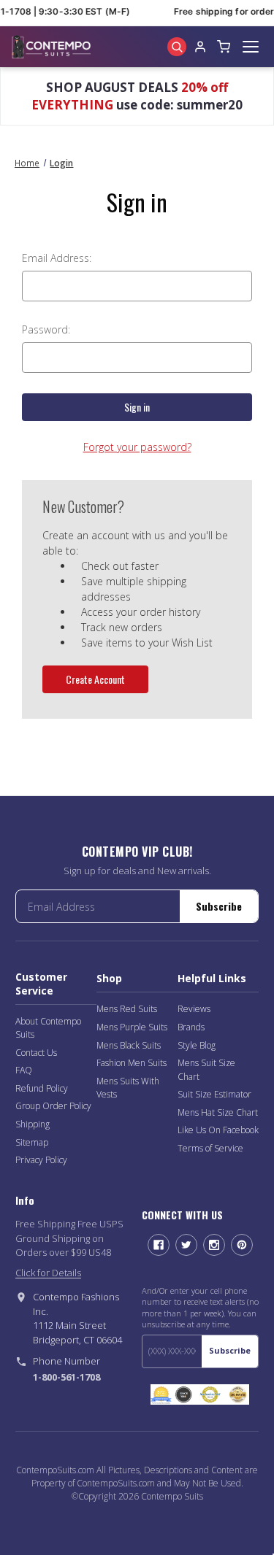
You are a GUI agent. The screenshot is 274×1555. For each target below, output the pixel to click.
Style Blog (197, 1045)
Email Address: (56, 258)
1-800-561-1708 (66, 1377)
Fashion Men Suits (131, 1063)
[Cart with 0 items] (223, 46)
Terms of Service (210, 1148)
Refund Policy (41, 1088)
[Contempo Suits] (51, 46)
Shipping (32, 1124)
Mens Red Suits (126, 1009)
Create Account (95, 679)
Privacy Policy (41, 1160)
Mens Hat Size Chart (218, 1112)
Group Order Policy (53, 1106)
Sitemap (31, 1142)
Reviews (194, 1009)
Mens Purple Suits (131, 1027)
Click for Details (48, 1272)
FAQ (23, 1070)
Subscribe (219, 906)
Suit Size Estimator (214, 1094)
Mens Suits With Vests (127, 1088)
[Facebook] (159, 1245)
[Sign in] (200, 46)
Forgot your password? (137, 447)
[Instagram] (214, 1245)
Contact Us (36, 1052)
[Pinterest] (242, 1245)
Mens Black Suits (128, 1045)
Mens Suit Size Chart (206, 1070)
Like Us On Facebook (218, 1130)
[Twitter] (186, 1245)
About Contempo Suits (48, 1028)
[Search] (176, 46)
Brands (191, 1027)
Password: (46, 329)
